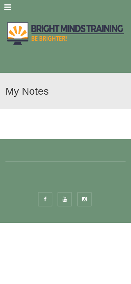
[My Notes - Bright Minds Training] (65, 33)
